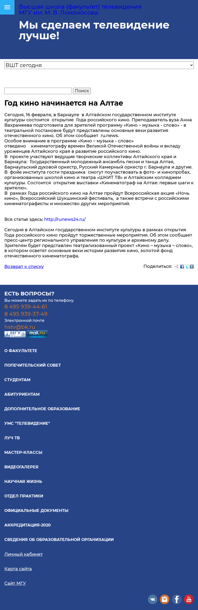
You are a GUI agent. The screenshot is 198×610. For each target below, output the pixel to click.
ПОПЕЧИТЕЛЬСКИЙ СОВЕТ (32, 365)
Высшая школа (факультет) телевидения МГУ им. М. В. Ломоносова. (80, 9)
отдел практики (23, 496)
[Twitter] (187, 267)
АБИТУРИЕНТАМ (22, 394)
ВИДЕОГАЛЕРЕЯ (21, 467)
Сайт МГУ (15, 583)
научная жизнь (23, 481)
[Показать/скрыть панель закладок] (176, 266)
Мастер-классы (23, 452)
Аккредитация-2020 (27, 525)
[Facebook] (182, 267)
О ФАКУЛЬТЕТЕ (20, 350)
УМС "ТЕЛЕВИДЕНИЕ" (27, 423)
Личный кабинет (23, 554)
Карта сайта (18, 568)
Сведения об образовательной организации (59, 539)
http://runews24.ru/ (64, 219)
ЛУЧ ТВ (12, 438)
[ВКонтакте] (192, 267)
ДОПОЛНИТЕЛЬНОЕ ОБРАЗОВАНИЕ (42, 409)
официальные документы (36, 510)
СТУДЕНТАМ (17, 380)
